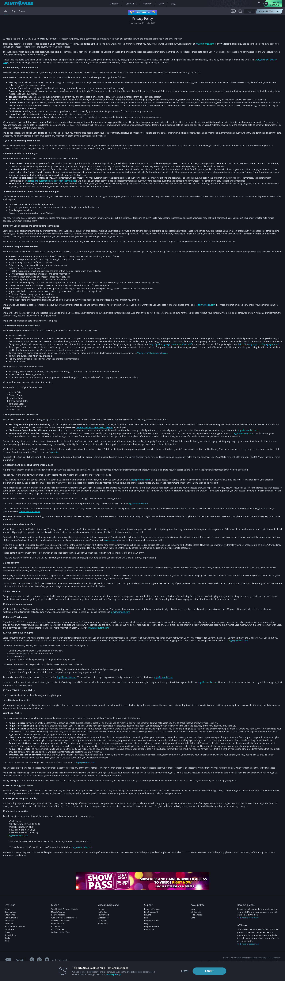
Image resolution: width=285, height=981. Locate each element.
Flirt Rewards (196, 914)
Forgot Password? (152, 926)
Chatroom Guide (151, 920)
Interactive (9, 920)
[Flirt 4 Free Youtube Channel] (47, 960)
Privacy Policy (114, 974)
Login (193, 909)
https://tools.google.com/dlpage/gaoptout (258, 344)
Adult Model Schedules (15, 926)
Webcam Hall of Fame (61, 932)
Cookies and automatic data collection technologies (51, 180)
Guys (13, 11)
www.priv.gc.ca (111, 540)
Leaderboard (104, 917)
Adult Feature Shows (60, 920)
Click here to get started (248, 944)
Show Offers (10, 935)
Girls (6, 11)
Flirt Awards (56, 926)
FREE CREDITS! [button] (143, 12)
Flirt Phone (9, 929)
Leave (184, 971)
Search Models (58, 914)
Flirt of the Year (58, 929)
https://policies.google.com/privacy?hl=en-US (170, 344)
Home (7, 909)
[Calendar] (259, 3)
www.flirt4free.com (205, 43)
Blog (6, 940)
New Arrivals (103, 914)
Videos (101, 909)
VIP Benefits (196, 912)
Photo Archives (58, 923)
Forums (147, 914)
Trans (22, 11)
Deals (7, 938)
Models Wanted (58, 912)
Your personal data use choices (152, 353)
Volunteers (103, 923)
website (55, 452)
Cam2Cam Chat (11, 917)
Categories (102, 920)
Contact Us (149, 929)
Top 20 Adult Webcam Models (64, 909)
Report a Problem (152, 909)
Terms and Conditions (29, 511)
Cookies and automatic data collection (94, 427)
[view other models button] (20, 3)
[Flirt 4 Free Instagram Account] (39, 960)
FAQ (146, 923)
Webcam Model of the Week (64, 917)
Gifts (193, 917)
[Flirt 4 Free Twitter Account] (32, 960)
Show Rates (10, 914)
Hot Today (102, 912)
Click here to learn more (248, 917)
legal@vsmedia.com (205, 304)
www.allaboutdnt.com (98, 627)
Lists (146, 917)
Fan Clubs (9, 923)
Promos (8, 932)
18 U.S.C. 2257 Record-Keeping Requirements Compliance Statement (251, 957)
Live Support (150, 912)
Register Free (10, 912)
